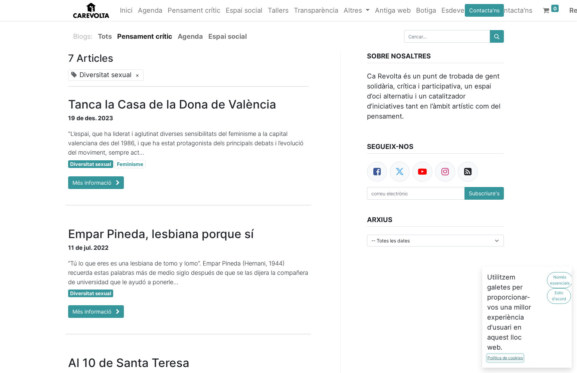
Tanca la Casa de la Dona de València (172, 104)
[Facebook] (377, 172)
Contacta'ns (484, 10)
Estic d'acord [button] (559, 295)
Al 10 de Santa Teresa (128, 363)
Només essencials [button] (560, 280)
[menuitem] (126, 10)
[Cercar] (497, 36)
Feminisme (130, 164)
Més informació (92, 182)
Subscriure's (484, 193)
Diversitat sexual (90, 164)
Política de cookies (505, 357)
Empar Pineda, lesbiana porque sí (161, 234)
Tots (105, 36)
